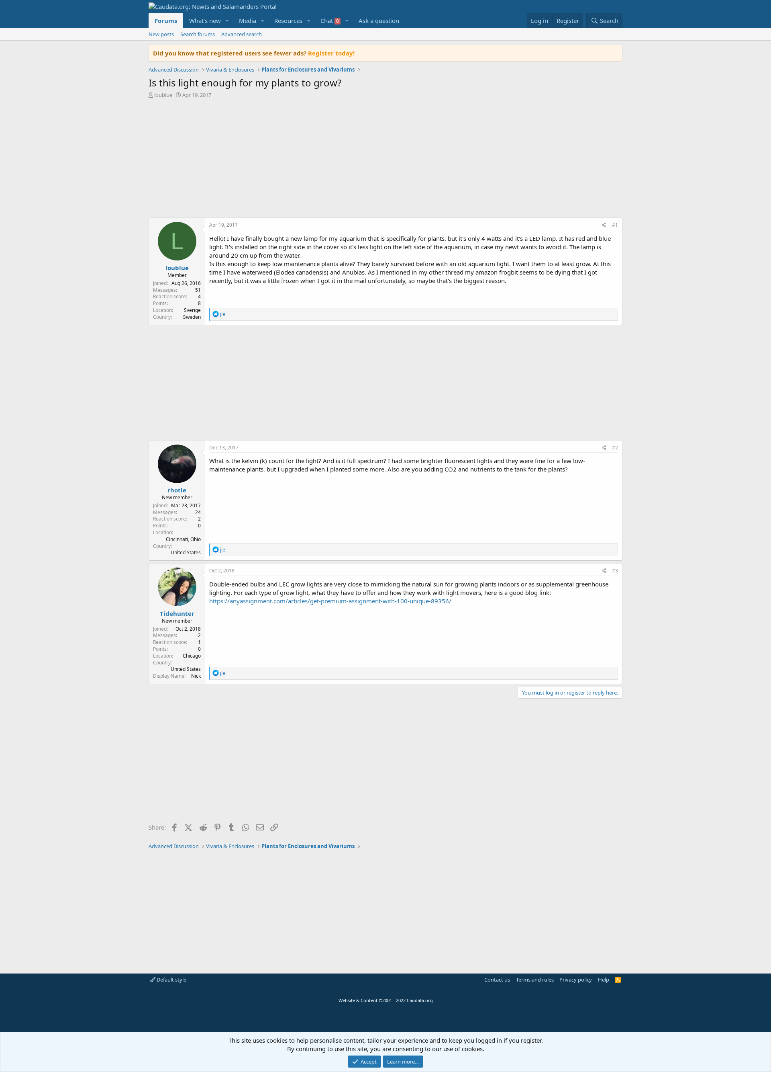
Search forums (197, 34)
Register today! (331, 53)
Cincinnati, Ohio (183, 539)
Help (603, 979)
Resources (288, 20)
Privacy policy (575, 979)
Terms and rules (535, 979)
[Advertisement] (385, 160)
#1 (615, 224)
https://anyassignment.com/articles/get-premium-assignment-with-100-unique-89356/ (330, 601)
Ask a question (379, 20)
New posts (161, 34)
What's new (205, 20)
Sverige (192, 310)
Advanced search (241, 34)
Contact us (497, 979)
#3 (615, 570)
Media (247, 20)
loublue (163, 94)
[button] (227, 20)
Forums (166, 20)
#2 (615, 447)
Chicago (192, 655)
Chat (329, 20)
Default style (170, 979)
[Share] (604, 225)
